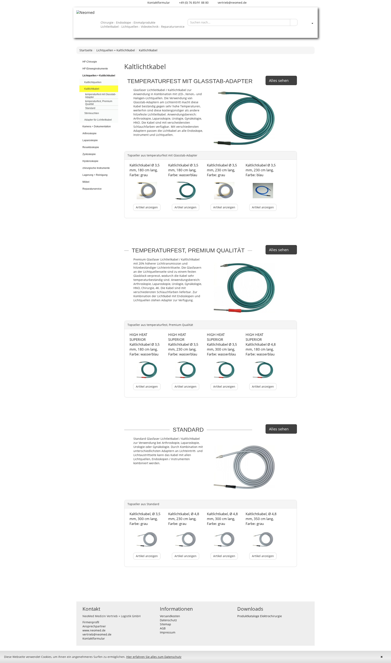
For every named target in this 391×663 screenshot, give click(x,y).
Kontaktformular (158, 2)
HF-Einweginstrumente (95, 68)
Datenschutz (168, 620)
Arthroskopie (89, 133)
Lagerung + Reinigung (95, 175)
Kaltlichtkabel (148, 50)
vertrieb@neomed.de (232, 2)
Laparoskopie (90, 140)
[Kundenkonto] (308, 22)
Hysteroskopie (90, 161)
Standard (90, 108)
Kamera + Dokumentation (96, 126)
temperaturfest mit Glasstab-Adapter (100, 96)
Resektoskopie (90, 147)
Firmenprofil (90, 622)
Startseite (85, 50)
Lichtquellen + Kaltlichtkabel (115, 50)
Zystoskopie (89, 154)
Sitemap (165, 624)
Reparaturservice (92, 188)
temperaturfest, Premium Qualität (98, 103)
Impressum (167, 632)
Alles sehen (279, 80)
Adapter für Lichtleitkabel (98, 119)
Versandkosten (170, 616)
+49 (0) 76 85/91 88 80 (193, 2)
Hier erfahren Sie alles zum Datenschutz (153, 657)
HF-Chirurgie (89, 61)
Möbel (85, 181)
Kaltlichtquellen (92, 82)
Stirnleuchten (91, 113)
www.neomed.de (93, 630)
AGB (163, 628)
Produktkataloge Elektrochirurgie (259, 616)
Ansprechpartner (94, 626)
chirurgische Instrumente (96, 168)
